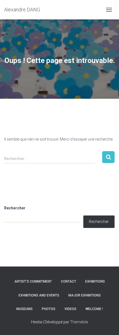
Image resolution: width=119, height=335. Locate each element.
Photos (48, 309)
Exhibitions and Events (39, 295)
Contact (68, 281)
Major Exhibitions (84, 295)
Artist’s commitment (33, 281)
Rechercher (14, 208)
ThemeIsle (79, 322)
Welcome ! (94, 309)
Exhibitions (95, 281)
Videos (70, 309)
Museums (24, 309)
